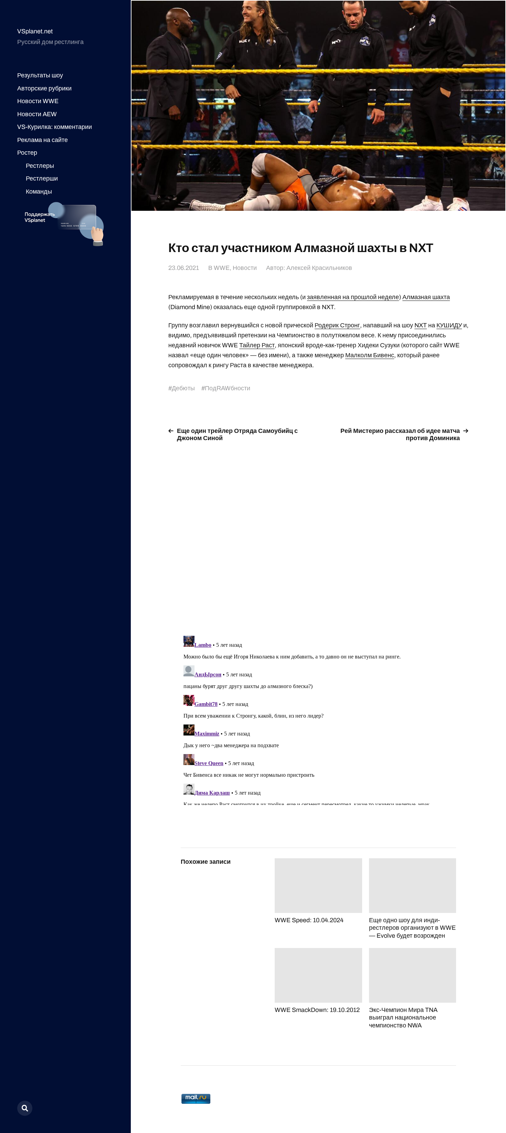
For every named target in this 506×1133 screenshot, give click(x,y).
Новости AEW (37, 114)
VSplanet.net (35, 31)
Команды (39, 191)
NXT (420, 325)
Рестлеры (40, 165)
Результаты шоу (40, 75)
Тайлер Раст (257, 345)
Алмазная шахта (426, 297)
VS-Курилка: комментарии (54, 126)
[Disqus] (318, 535)
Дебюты (183, 388)
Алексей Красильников (319, 267)
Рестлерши (42, 178)
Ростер (27, 152)
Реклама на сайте (42, 140)
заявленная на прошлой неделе (353, 297)
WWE (222, 267)
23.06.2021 (183, 267)
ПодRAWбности (227, 388)
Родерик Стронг (337, 325)
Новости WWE (38, 101)
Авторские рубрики (44, 88)
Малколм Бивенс (369, 355)
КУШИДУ (449, 325)
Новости (245, 267)
